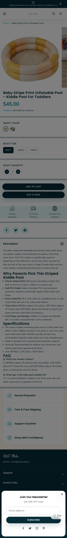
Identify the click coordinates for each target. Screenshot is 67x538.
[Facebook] (23, 528)
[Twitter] (30, 528)
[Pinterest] (43, 528)
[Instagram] (37, 528)
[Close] (62, 494)
